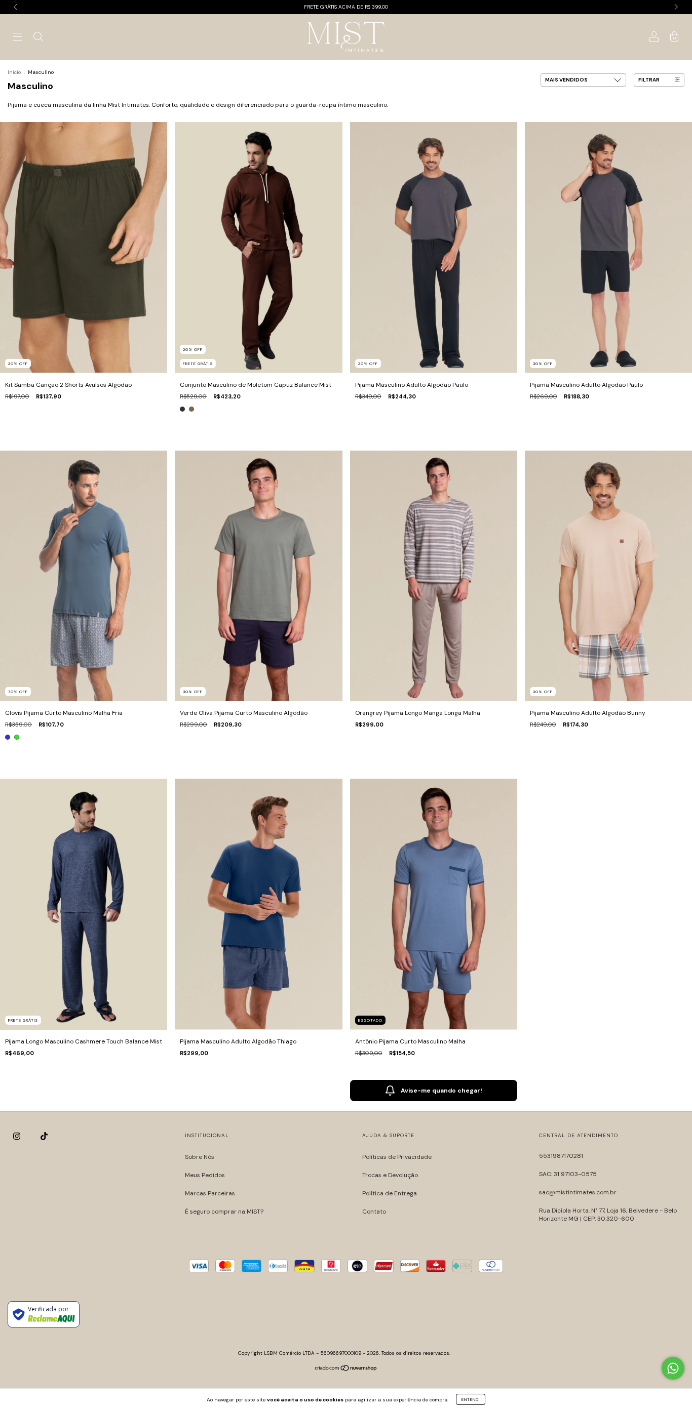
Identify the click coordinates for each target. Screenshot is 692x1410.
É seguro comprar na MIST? (224, 1211)
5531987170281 (561, 1156)
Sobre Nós (199, 1157)
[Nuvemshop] (346, 1369)
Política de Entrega (389, 1193)
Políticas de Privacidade (397, 1157)
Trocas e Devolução (390, 1175)
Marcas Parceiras (210, 1193)
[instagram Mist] (17, 1136)
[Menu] (18, 38)
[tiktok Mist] (44, 1136)
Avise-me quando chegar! (441, 1090)
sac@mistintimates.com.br (578, 1192)
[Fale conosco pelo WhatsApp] (673, 1368)
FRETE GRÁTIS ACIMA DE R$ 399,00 (346, 7)
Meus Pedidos (205, 1175)
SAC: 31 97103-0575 (568, 1174)
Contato (374, 1211)
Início (14, 72)
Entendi (471, 1399)
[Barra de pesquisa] (38, 38)
